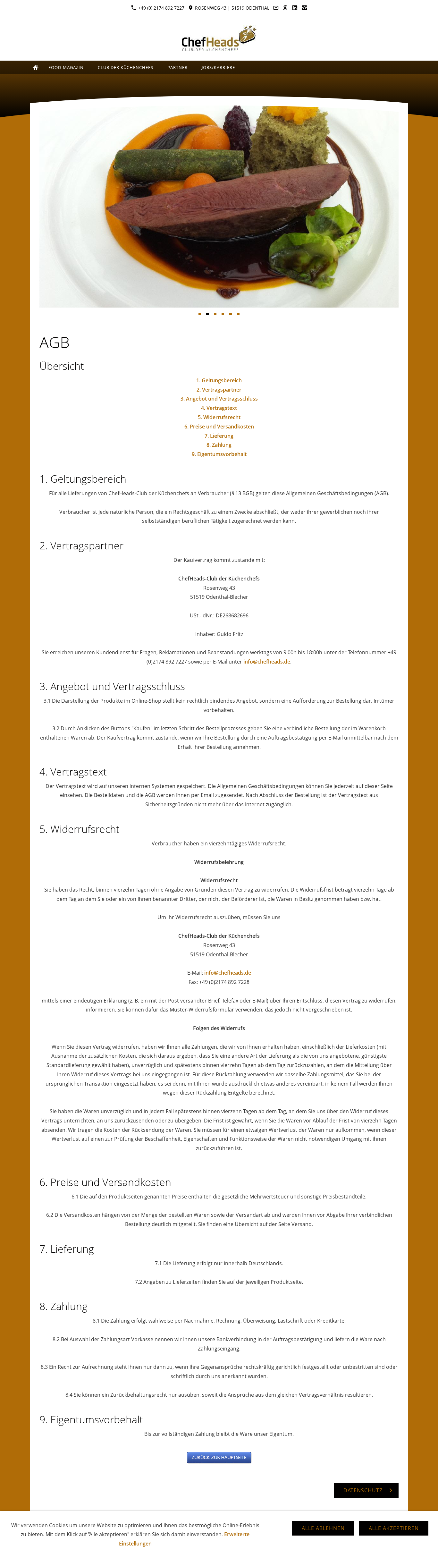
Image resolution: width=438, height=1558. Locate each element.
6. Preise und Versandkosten (219, 426)
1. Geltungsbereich (219, 380)
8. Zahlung (219, 444)
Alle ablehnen (323, 1528)
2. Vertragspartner (219, 389)
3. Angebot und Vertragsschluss (219, 398)
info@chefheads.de (266, 661)
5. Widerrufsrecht (219, 417)
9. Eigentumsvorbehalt (219, 454)
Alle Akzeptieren (394, 1528)
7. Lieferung (219, 435)
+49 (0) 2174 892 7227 (160, 8)
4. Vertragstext (219, 407)
